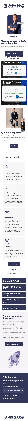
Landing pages (9, 217)
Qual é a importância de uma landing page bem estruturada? (12, 294)
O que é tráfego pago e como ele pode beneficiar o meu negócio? (12, 281)
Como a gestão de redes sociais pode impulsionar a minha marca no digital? (13, 301)
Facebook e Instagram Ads (12, 193)
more (18, 139)
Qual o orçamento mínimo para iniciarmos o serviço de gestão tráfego (12, 288)
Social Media (8, 246)
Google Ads (8, 171)
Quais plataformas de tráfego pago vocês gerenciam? (12, 307)
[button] (14, 281)
